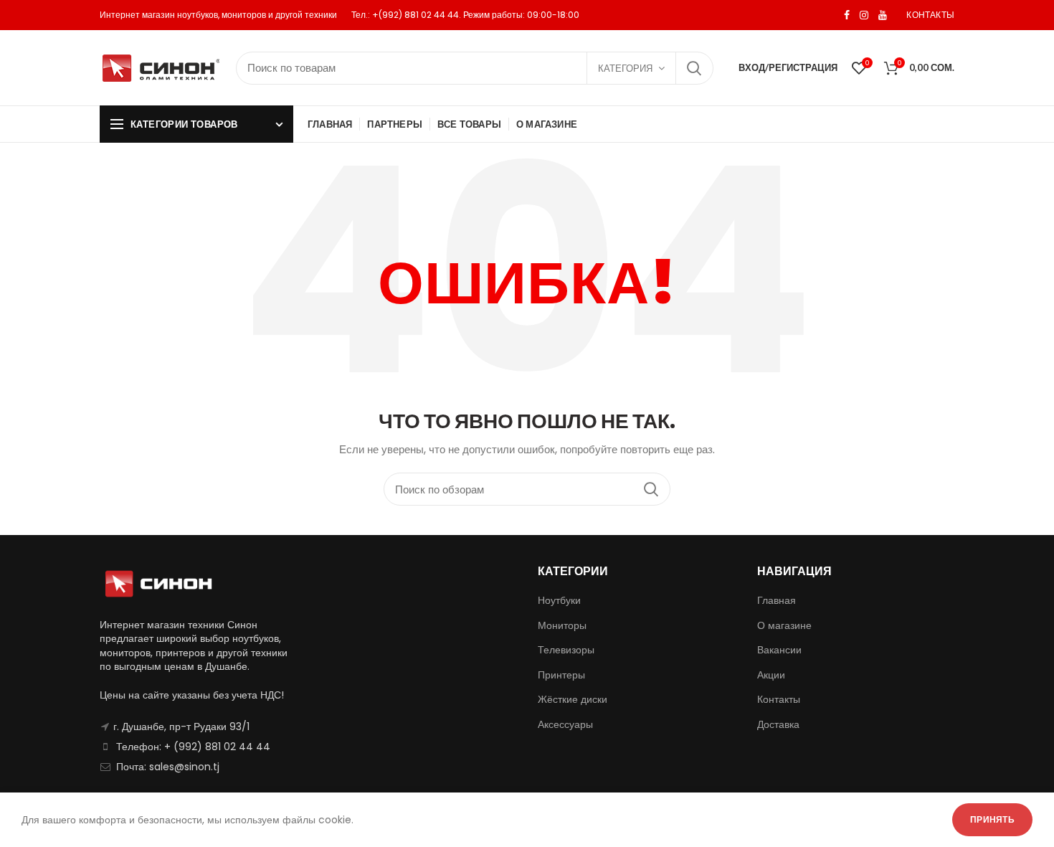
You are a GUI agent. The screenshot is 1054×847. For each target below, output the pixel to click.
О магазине (784, 625)
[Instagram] (864, 15)
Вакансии (779, 650)
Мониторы (562, 625)
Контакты (778, 699)
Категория (625, 68)
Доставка (778, 724)
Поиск (694, 68)
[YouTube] (882, 15)
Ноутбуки (559, 600)
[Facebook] (847, 15)
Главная (776, 600)
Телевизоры (566, 650)
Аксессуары (565, 724)
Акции (771, 675)
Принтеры (561, 675)
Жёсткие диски (572, 699)
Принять (992, 819)
